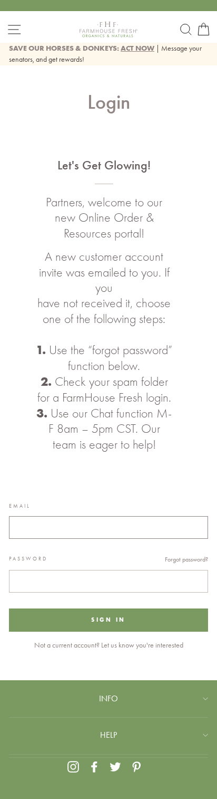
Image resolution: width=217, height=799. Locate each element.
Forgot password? (186, 559)
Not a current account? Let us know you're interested (108, 645)
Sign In (108, 619)
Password (28, 559)
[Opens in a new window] (73, 766)
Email (20, 506)
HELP (108, 735)
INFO (108, 698)
